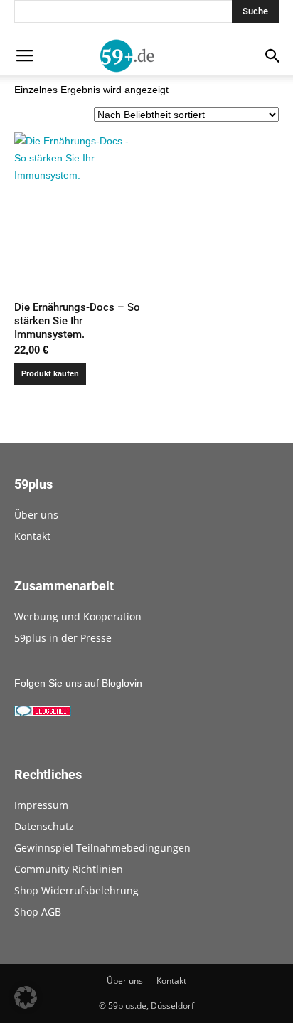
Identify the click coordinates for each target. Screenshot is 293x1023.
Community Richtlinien (68, 869)
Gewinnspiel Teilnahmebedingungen (102, 847)
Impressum (41, 805)
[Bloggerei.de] (42, 713)
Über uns (36, 514)
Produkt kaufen (50, 373)
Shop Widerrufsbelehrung (76, 890)
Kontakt (32, 536)
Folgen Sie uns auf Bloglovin (78, 683)
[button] (25, 997)
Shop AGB (37, 911)
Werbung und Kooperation (78, 616)
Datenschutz (44, 826)
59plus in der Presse (63, 638)
